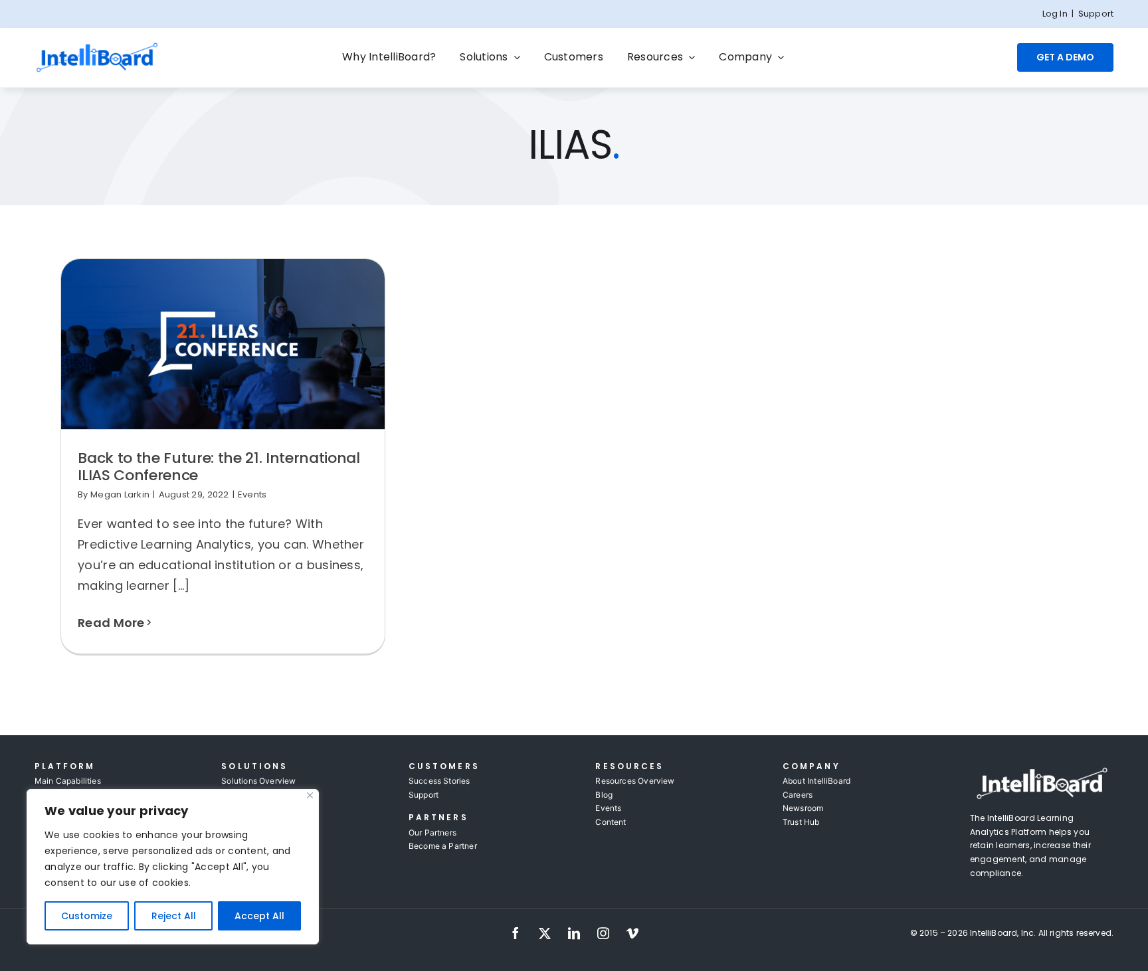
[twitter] (544, 933)
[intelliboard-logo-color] (97, 47)
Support (1095, 13)
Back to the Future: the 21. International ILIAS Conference (218, 467)
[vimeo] (632, 933)
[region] (173, 866)
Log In (1055, 13)
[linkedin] (574, 933)
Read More (111, 622)
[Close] (310, 795)
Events (252, 494)
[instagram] (603, 933)
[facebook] (515, 933)
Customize (86, 916)
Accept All (259, 916)
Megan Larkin (119, 494)
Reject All (173, 916)
